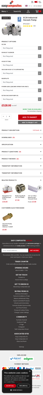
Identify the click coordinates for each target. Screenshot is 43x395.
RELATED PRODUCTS (9, 180)
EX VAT (40, 2)
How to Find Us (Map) (21, 280)
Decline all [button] (24, 386)
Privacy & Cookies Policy (21, 310)
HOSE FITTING (6, 61)
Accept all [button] (10, 386)
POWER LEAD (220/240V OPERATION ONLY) (15, 86)
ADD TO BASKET (29, 117)
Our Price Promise (21, 308)
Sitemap (21, 347)
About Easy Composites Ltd (21, 287)
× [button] (29, 371)
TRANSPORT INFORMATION (12, 166)
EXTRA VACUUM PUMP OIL (10, 95)
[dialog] (17, 381)
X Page (21, 324)
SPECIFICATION (7, 144)
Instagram (21, 327)
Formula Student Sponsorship (21, 305)
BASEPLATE (5, 78)
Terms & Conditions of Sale (21, 296)
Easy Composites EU (21, 336)
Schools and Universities (21, 303)
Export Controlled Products (21, 301)
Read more (18, 382)
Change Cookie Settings (21, 312)
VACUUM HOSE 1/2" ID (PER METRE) (13, 69)
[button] (28, 11)
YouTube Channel (21, 320)
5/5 (34, 26)
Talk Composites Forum (21, 329)
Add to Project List (30, 122)
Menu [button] (4, 11)
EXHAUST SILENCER (8, 52)
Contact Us (21, 277)
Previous (3, 25)
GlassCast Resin (21, 341)
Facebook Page (21, 322)
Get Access (34, 250)
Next (20, 25)
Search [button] (16, 11)
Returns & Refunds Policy (21, 298)
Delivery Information (21, 294)
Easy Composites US (21, 339)
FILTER (4, 44)
